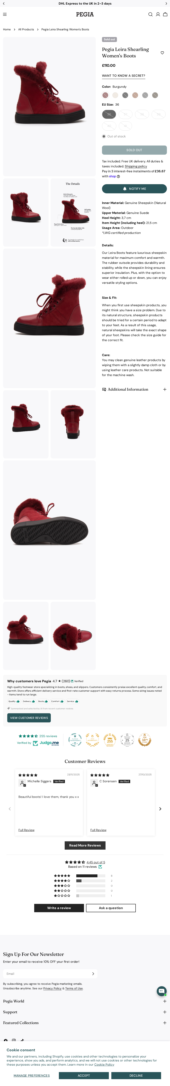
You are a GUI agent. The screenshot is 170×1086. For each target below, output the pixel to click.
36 (111, 115)
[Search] (150, 14)
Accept (84, 1076)
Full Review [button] (26, 830)
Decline (136, 1076)
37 (128, 115)
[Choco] (155, 95)
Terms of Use (74, 988)
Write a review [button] (59, 908)
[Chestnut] (135, 95)
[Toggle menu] (5, 14)
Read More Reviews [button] (85, 845)
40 (111, 127)
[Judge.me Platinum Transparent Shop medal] (75, 740)
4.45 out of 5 (96, 862)
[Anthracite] (145, 95)
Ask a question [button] (111, 908)
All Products (26, 29)
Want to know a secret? (123, 76)
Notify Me (137, 189)
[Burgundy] (105, 95)
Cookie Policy (104, 1065)
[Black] (125, 95)
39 (161, 115)
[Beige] (115, 95)
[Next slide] (160, 808)
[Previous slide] (9, 808)
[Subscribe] (93, 974)
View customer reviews (29, 718)
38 (144, 115)
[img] (27, 775)
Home (7, 29)
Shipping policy (136, 166)
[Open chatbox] (162, 991)
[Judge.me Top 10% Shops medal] (144, 740)
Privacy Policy (52, 988)
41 (128, 127)
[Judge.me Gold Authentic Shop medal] (92, 740)
